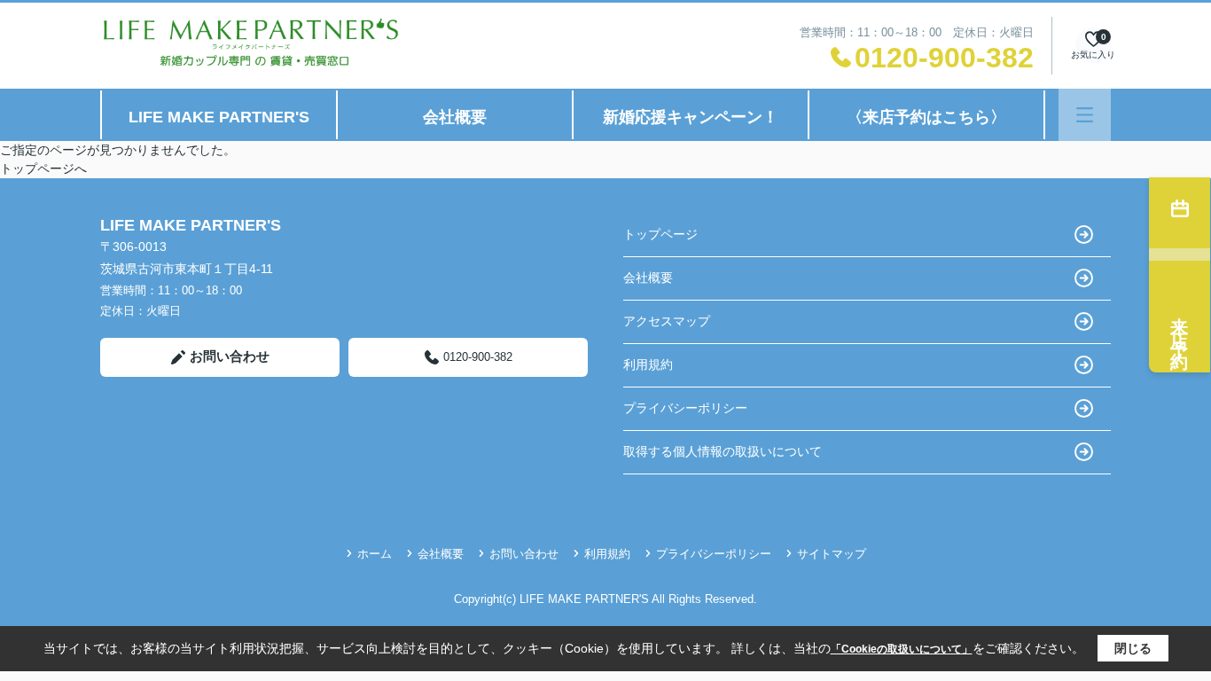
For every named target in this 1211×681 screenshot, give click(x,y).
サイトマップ (831, 553)
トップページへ (43, 168)
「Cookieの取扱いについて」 (902, 649)
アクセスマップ (666, 321)
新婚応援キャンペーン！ (690, 117)
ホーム (374, 553)
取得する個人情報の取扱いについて (722, 451)
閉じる (1133, 648)
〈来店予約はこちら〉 (926, 117)
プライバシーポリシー (685, 408)
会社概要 (455, 117)
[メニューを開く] (1084, 115)
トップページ (660, 234)
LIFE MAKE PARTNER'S (219, 117)
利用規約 (648, 364)
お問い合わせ (230, 356)
